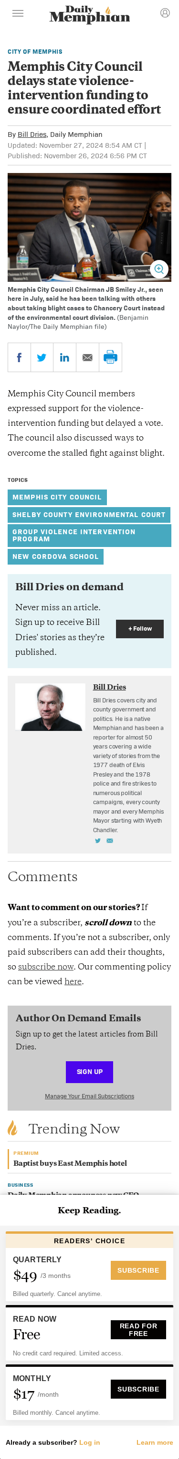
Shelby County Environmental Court (89, 514)
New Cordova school (55, 556)
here (73, 982)
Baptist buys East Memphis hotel (70, 1164)
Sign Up (90, 1071)
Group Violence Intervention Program (74, 535)
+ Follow (140, 628)
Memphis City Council (57, 497)
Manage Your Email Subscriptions (89, 1096)
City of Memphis (35, 51)
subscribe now (46, 967)
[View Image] (159, 269)
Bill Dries (32, 134)
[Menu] (18, 15)
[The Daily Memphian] (89, 16)
